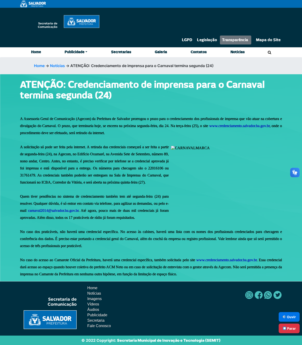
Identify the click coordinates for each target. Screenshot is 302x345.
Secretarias (121, 52)
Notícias (57, 65)
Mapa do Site (268, 40)
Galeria (161, 52)
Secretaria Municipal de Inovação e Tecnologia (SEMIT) (169, 340)
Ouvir (291, 317)
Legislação (207, 40)
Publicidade (74, 52)
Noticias (238, 52)
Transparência (235, 40)
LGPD (187, 40)
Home (36, 52)
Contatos (199, 52)
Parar (291, 328)
